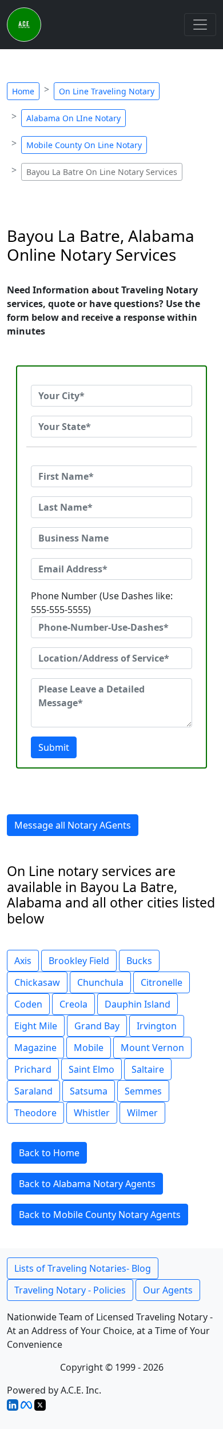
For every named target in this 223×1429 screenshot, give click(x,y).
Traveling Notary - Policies (70, 1290)
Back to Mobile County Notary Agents (100, 1214)
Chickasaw (37, 982)
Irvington (157, 1026)
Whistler (92, 1112)
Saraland (33, 1091)
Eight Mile (35, 1026)
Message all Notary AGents (72, 825)
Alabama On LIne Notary (73, 118)
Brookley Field (79, 960)
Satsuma (88, 1091)
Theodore (35, 1112)
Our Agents (168, 1290)
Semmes (143, 1091)
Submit (53, 747)
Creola (73, 1004)
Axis (22, 960)
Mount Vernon (152, 1047)
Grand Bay (97, 1026)
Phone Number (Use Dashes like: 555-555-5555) (102, 603)
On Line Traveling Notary (106, 91)
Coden (28, 1004)
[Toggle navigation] (200, 24)
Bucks (139, 960)
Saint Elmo (91, 1069)
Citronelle (161, 982)
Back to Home (49, 1153)
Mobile (88, 1047)
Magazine (35, 1047)
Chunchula (100, 982)
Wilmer (142, 1112)
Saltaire (148, 1069)
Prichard (32, 1069)
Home (23, 91)
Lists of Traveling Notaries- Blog (82, 1268)
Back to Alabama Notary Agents (87, 1183)
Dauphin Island (137, 1004)
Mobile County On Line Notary (84, 145)
